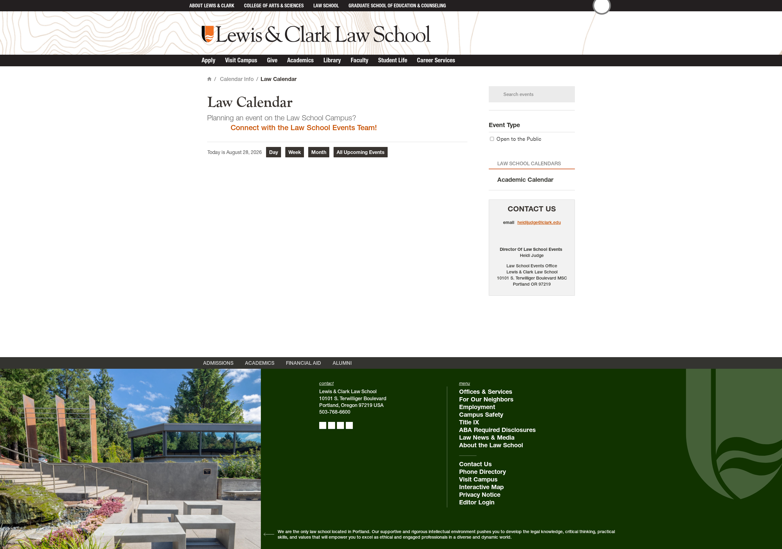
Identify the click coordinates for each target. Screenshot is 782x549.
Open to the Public (518, 138)
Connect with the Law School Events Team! (304, 127)
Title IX (469, 422)
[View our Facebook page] (322, 425)
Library (332, 60)
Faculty (359, 60)
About (211, 5)
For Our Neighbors (486, 399)
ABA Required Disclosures (497, 430)
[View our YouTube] (349, 425)
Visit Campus (241, 60)
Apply (208, 60)
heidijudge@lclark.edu (539, 222)
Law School (326, 5)
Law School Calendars (529, 163)
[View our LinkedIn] (340, 425)
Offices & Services (485, 391)
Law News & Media (486, 437)
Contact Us (532, 208)
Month (318, 152)
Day (273, 152)
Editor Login (477, 502)
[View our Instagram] (331, 425)
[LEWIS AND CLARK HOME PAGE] (178, 5)
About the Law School (491, 445)
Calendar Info (237, 78)
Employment (477, 407)
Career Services (436, 60)
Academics (300, 60)
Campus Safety (481, 414)
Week (294, 152)
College (274, 5)
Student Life (392, 60)
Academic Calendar (525, 179)
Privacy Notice (479, 494)
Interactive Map (481, 487)
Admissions (218, 363)
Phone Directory (482, 471)
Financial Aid (303, 363)
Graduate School (397, 5)
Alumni (342, 363)
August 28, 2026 (244, 152)
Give (272, 60)
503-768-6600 (334, 412)
